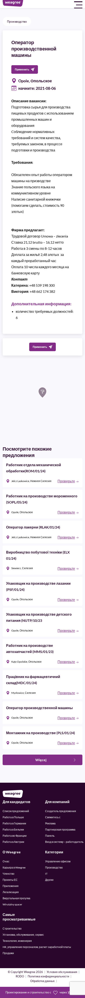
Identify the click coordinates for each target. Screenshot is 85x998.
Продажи (8, 953)
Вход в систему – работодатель (64, 841)
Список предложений (16, 811)
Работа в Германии (14, 823)
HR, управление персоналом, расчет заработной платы (37, 947)
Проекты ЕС (10, 879)
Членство (8, 873)
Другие (49, 879)
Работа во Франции (15, 835)
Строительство (12, 928)
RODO (20, 976)
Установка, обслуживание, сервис (23, 934)
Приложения (11, 886)
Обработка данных (42, 981)
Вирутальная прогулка (16, 898)
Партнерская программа (60, 829)
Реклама (50, 823)
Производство (17, 21)
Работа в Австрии (13, 841)
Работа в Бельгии (13, 829)
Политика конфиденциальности (48, 976)
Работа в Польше (13, 817)
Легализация (11, 892)
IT (46, 873)
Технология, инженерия (17, 940)
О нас (6, 861)
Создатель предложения (60, 811)
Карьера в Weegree (14, 867)
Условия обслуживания (62, 972)
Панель (49, 835)
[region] (42, 400)
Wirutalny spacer (12, 904)
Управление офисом (57, 861)
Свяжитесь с (52, 817)
